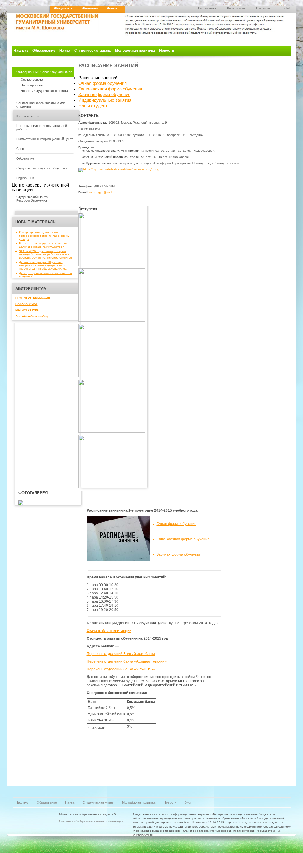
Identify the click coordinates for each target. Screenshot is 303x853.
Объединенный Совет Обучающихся (44, 72)
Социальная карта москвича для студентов (40, 104)
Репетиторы (236, 8)
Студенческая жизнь (92, 50)
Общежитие (25, 158)
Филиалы (90, 8)
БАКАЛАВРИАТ (26, 304)
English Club (25, 178)
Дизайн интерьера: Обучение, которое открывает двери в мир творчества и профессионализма (43, 265)
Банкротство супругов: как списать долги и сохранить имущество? (43, 245)
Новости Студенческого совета (44, 91)
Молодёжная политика (138, 802)
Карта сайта (207, 8)
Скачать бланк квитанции (109, 631)
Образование (43, 50)
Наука (64, 50)
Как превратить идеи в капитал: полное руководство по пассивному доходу (44, 236)
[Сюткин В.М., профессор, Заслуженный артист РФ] (111, 376)
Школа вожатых (28, 116)
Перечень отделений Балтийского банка (121, 654)
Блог (188, 802)
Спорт (20, 148)
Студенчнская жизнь (98, 802)
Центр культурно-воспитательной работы (41, 127)
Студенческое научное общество (41, 168)
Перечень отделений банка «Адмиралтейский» (127, 661)
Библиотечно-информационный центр (44, 139)
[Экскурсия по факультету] (111, 265)
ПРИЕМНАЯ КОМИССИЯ (32, 297)
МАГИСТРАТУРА (27, 310)
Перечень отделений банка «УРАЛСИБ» (121, 669)
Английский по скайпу (31, 316)
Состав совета (32, 79)
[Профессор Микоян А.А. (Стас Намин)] (111, 487)
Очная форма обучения (102, 83)
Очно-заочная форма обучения (110, 89)
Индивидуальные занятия (104, 100)
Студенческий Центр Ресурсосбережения (32, 198)
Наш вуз (21, 50)
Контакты (263, 8)
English (286, 8)
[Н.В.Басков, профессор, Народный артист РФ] (111, 431)
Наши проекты (32, 85)
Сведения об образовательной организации (91, 821)
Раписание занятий (97, 77)
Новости (166, 50)
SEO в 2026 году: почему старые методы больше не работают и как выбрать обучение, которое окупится (45, 254)
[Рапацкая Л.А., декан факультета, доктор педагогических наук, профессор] (111, 320)
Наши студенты (94, 105)
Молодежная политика (135, 50)
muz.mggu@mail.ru (102, 192)
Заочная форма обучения (104, 94)
